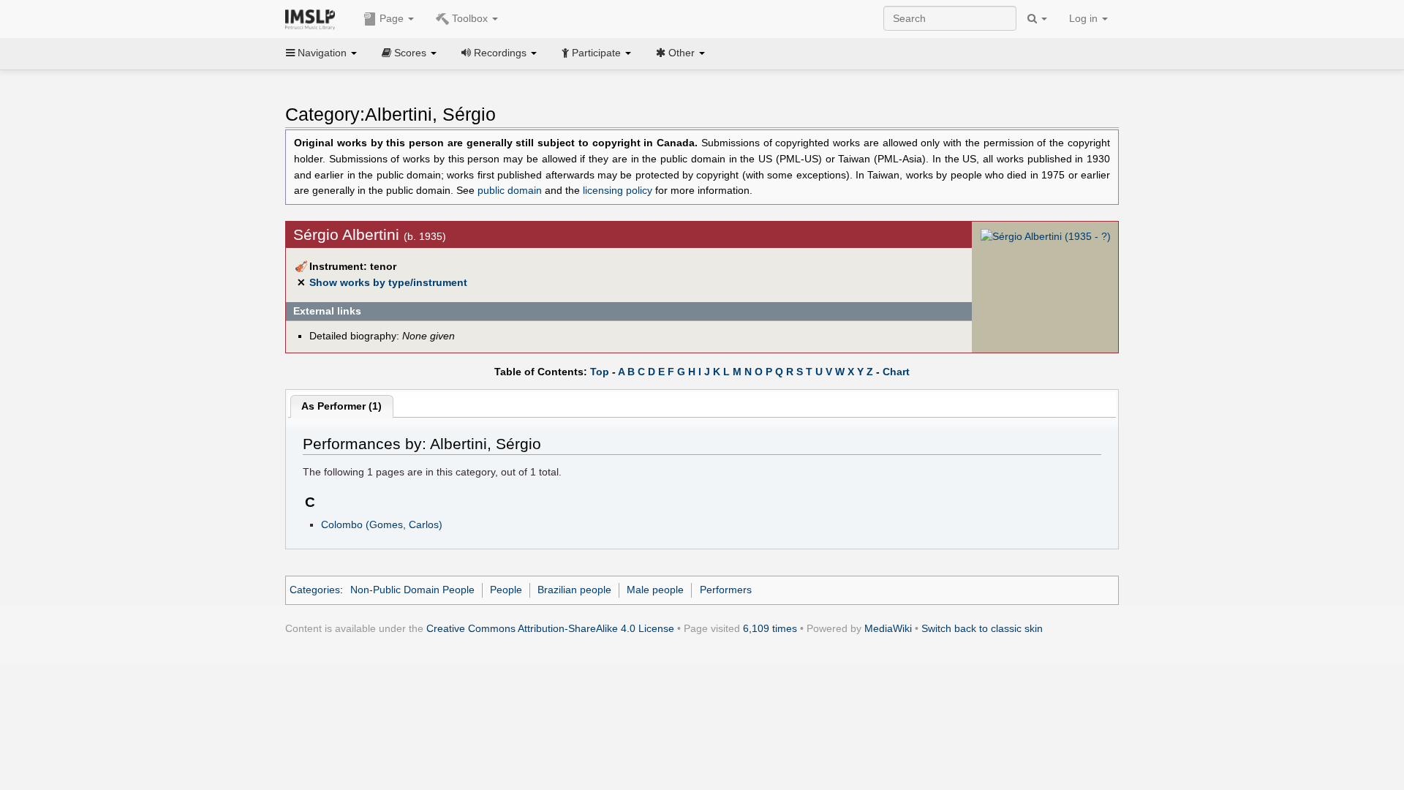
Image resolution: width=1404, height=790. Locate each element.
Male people (655, 589)
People (506, 589)
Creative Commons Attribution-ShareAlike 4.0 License (550, 628)
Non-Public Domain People (412, 589)
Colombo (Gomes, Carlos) (381, 524)
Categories (315, 589)
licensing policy (617, 190)
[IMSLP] (313, 18)
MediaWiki (888, 628)
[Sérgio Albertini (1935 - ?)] (1046, 236)
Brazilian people (574, 589)
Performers (726, 589)
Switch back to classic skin (982, 628)
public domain (510, 190)
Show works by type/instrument (388, 282)
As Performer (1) (341, 406)
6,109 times (770, 628)
